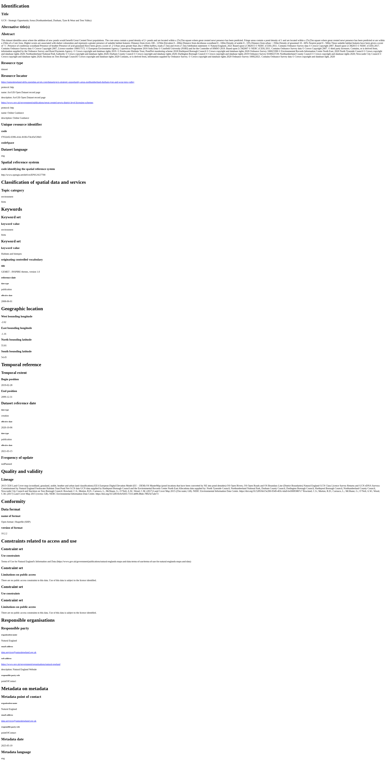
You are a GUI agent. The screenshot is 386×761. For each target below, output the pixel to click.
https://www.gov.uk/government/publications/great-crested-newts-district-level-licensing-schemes (47, 102)
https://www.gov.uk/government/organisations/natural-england (30, 664)
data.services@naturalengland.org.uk (18, 652)
